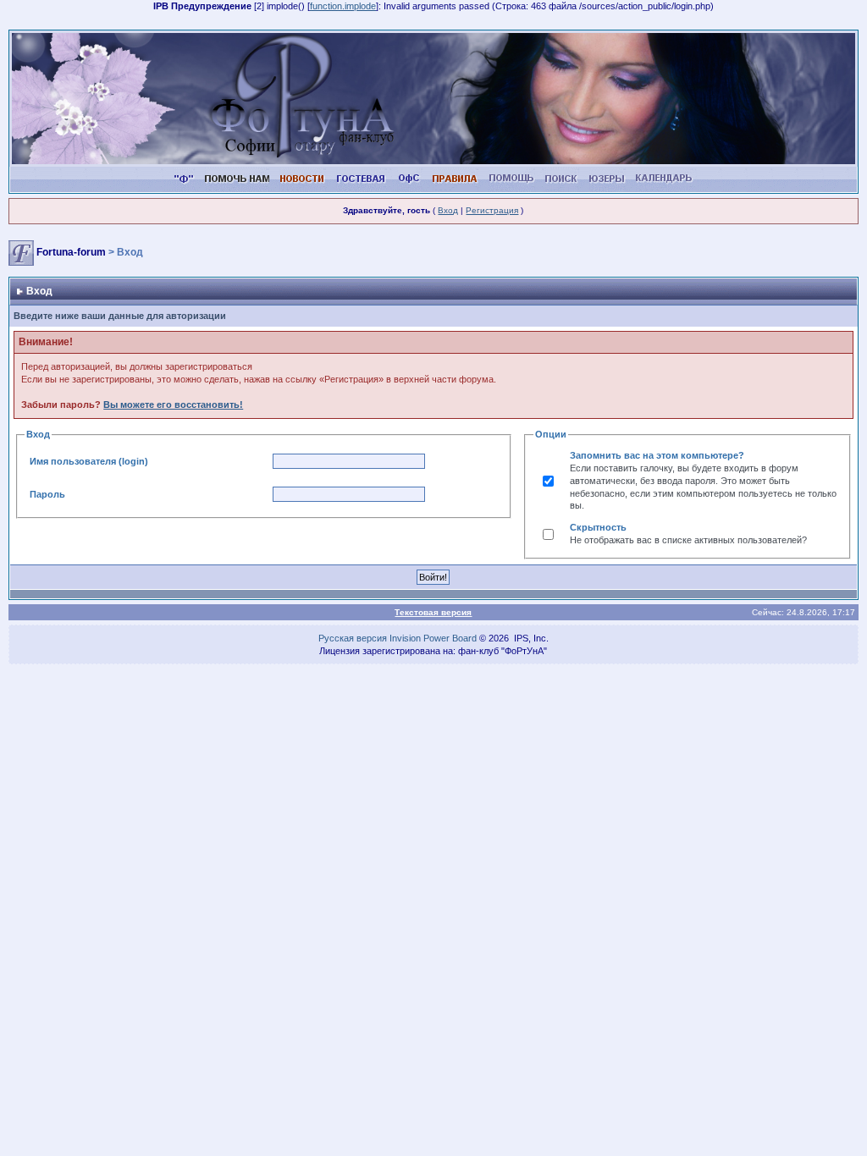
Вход (448, 210)
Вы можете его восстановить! (173, 404)
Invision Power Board (433, 638)
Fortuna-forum (71, 252)
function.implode (343, 6)
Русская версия (352, 638)
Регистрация (492, 210)
